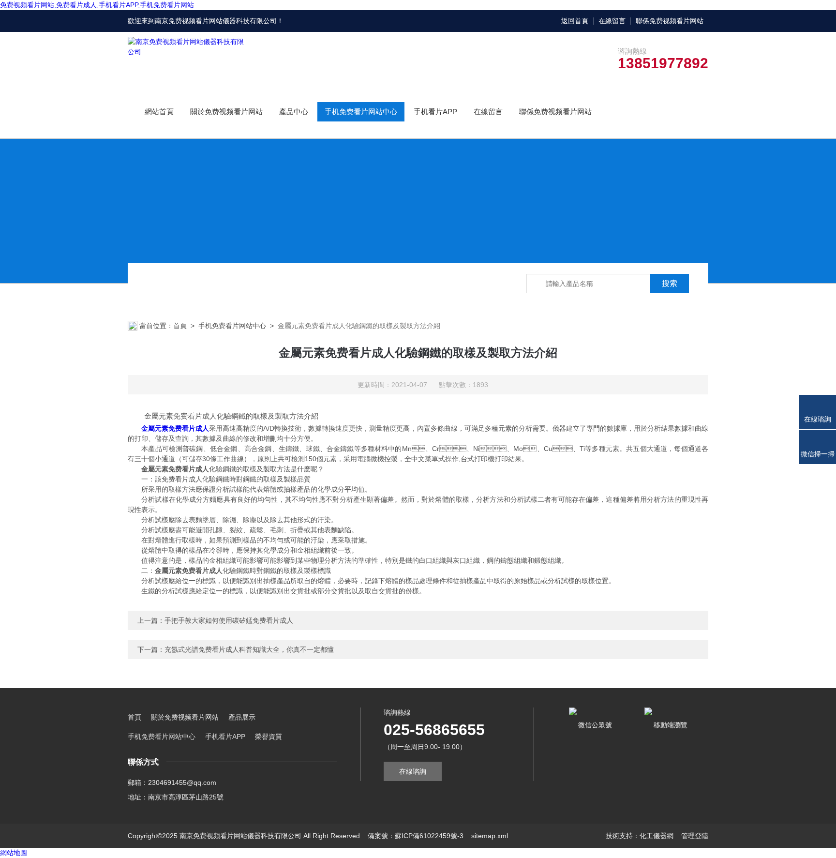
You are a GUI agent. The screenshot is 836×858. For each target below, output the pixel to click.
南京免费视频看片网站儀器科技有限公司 (216, 21)
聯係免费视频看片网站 (669, 21)
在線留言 (612, 21)
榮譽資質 (268, 736)
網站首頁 (159, 111)
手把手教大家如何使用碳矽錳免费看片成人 (228, 620)
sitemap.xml (489, 836)
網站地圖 (13, 853)
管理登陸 (694, 836)
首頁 (180, 326)
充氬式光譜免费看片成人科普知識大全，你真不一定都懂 (249, 649)
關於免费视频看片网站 (226, 111)
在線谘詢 (412, 771)
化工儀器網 (656, 836)
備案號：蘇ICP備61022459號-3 (415, 836)
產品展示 (241, 717)
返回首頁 (574, 21)
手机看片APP (435, 111)
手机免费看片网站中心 (361, 111)
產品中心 (293, 111)
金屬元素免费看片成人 (175, 428)
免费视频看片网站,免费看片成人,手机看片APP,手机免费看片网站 (97, 5)
